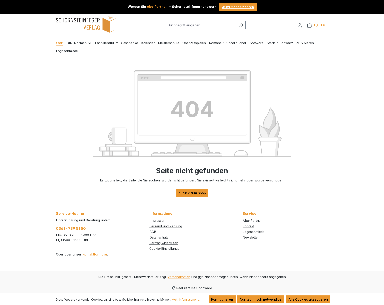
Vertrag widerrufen (163, 243)
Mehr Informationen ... (186, 299)
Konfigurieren (222, 299)
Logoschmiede (253, 232)
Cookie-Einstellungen (165, 249)
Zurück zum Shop (192, 193)
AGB (152, 232)
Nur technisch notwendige (261, 299)
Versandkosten (179, 277)
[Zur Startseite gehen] (86, 24)
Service (249, 213)
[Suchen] (241, 25)
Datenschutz (159, 237)
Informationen (162, 213)
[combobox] (201, 25)
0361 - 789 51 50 (71, 228)
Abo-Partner (252, 221)
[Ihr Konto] (300, 25)
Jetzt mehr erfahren (238, 7)
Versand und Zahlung (165, 226)
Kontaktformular (94, 254)
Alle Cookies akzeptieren (308, 299)
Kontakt (248, 226)
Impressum (157, 221)
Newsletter (251, 237)
